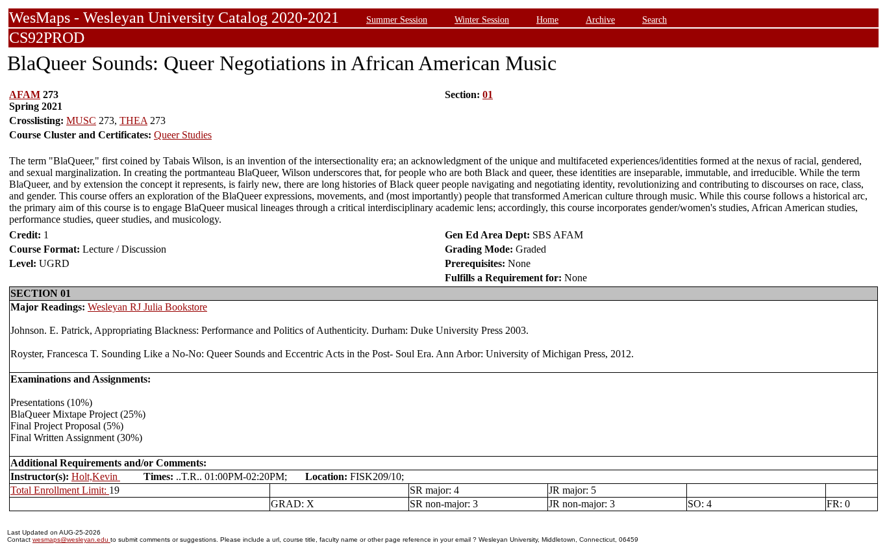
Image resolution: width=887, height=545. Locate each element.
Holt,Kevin (95, 476)
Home (547, 19)
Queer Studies (183, 134)
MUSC (81, 120)
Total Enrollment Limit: (59, 490)
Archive (600, 19)
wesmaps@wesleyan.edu (71, 539)
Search (654, 19)
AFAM (24, 94)
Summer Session (396, 19)
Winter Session (482, 19)
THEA (133, 120)
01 (487, 94)
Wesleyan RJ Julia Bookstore (147, 306)
